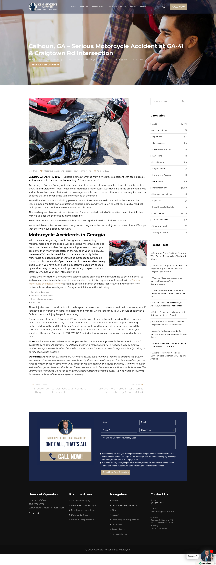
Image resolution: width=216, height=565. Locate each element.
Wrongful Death (160, 232)
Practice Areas (97, 7)
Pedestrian (157, 181)
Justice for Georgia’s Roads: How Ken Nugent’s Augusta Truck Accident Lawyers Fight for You (168, 268)
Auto (154, 124)
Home (73, 7)
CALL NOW (178, 7)
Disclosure (117, 524)
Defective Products (161, 149)
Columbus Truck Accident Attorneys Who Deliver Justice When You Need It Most (168, 256)
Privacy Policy (118, 529)
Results (132, 7)
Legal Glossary (159, 168)
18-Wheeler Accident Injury (84, 505)
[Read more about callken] (43, 7)
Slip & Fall (156, 200)
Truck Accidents (160, 220)
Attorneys (112, 7)
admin (34, 171)
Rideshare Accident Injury (83, 510)
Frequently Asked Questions (125, 519)
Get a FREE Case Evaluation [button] (44, 65)
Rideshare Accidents (162, 194)
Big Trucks (157, 136)
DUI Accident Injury (80, 515)
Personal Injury (72, 171)
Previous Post (41, 384)
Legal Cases (158, 162)
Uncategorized (159, 226)
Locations (83, 7)
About (123, 7)
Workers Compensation (82, 519)
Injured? (116, 515)
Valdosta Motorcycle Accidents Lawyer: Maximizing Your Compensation (166, 281)
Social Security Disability (163, 207)
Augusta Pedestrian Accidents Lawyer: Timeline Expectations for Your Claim (168, 334)
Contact (142, 7)
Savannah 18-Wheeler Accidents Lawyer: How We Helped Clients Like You (168, 293)
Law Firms (157, 156)
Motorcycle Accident (54, 171)
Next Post (136, 384)
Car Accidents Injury (80, 500)
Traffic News (85, 171)
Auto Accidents (159, 130)
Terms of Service (119, 534)
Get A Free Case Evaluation (125, 505)
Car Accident (158, 143)
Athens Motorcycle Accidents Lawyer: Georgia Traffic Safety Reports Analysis (168, 356)
